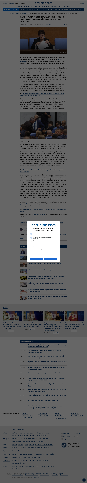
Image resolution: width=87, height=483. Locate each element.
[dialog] (43, 241)
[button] (43, 241)
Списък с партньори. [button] (40, 248)
